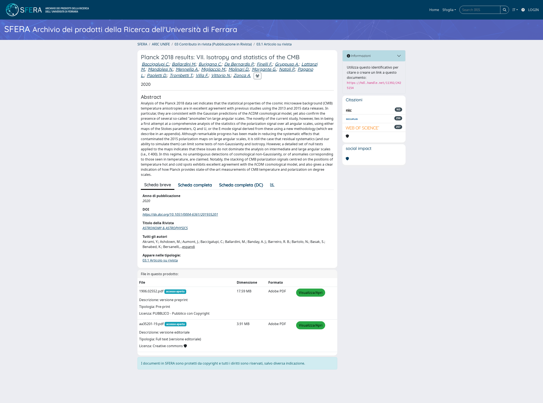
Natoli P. (287, 69)
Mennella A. (187, 69)
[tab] (272, 184)
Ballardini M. (184, 64)
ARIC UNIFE (161, 44)
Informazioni (360, 56)
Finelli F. (264, 64)
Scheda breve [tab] (157, 184)
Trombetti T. (181, 75)
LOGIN (533, 9)
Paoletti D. (157, 75)
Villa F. (202, 75)
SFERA (142, 44)
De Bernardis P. (239, 64)
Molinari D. (238, 69)
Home (434, 9)
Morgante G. (264, 69)
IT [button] (513, 9)
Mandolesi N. (160, 69)
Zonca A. (242, 75)
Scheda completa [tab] (195, 184)
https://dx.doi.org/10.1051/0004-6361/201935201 (180, 214)
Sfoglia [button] (447, 9)
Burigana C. (210, 64)
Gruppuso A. (287, 64)
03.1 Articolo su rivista (274, 44)
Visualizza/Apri (310, 292)
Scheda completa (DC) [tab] (241, 184)
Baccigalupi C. (155, 64)
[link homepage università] (47, 10)
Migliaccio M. (213, 69)
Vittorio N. (221, 75)
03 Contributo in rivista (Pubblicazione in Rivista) (213, 44)
